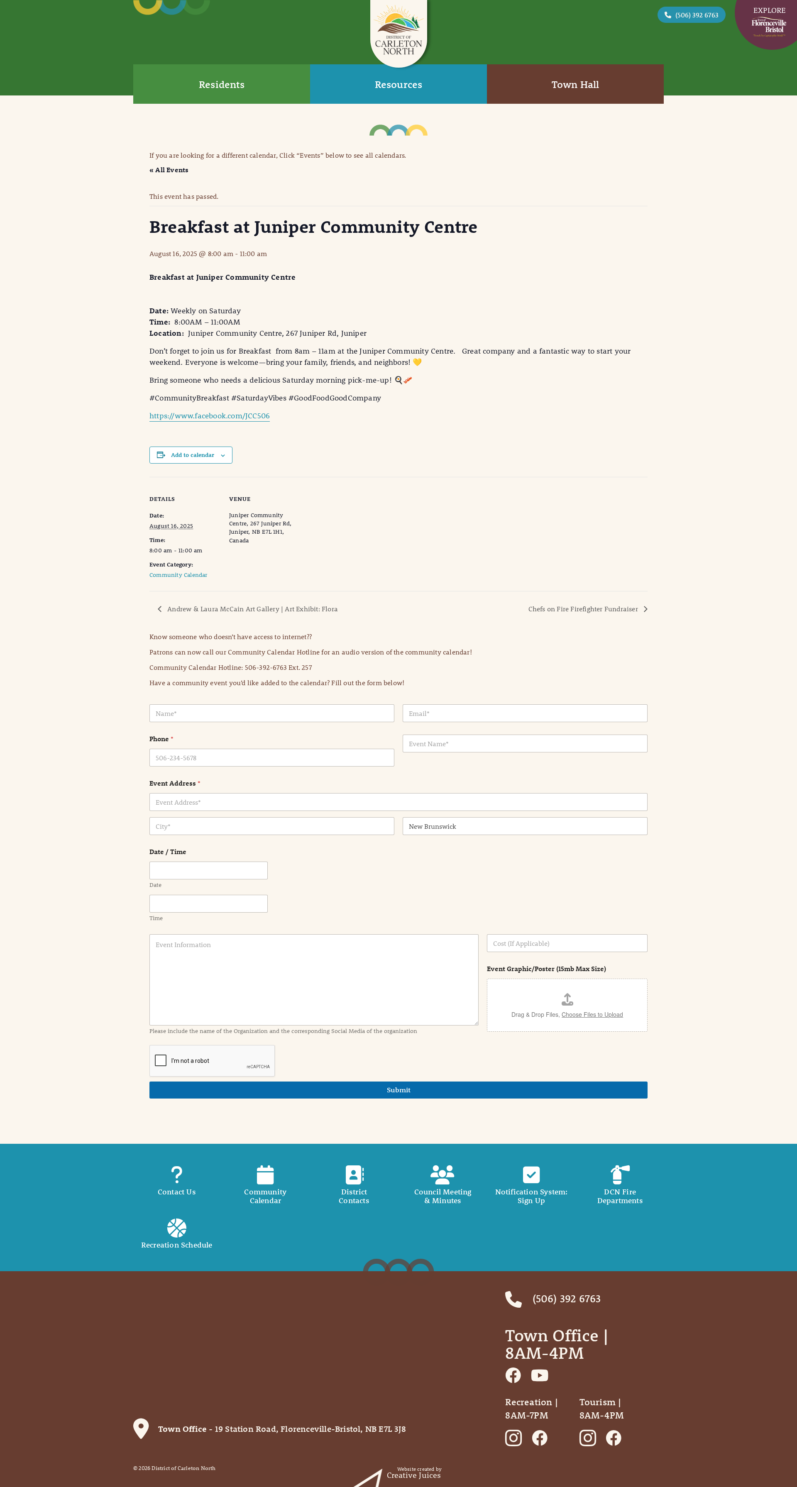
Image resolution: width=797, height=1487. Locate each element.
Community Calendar (178, 575)
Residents (221, 84)
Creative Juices (414, 1475)
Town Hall (575, 84)
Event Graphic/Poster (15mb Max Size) (546, 968)
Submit (399, 1089)
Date (155, 885)
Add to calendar (192, 455)
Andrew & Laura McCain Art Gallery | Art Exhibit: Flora (252, 608)
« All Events (168, 169)
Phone (161, 738)
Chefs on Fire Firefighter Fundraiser (584, 608)
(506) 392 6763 (697, 14)
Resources (399, 84)
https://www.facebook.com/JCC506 (209, 415)
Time (156, 918)
